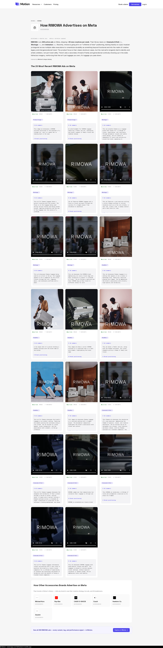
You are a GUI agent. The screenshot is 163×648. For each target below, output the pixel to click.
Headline (105, 265)
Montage (105, 119)
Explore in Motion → (121, 630)
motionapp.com (11, 647)
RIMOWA (34, 42)
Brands (33, 21)
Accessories (44, 29)
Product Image (37, 119)
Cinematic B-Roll (107, 410)
